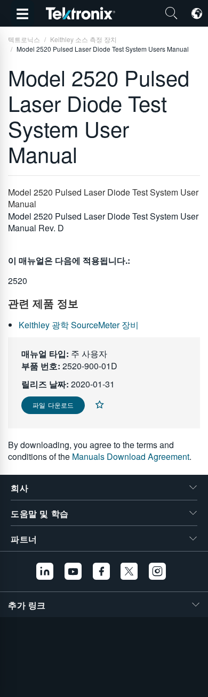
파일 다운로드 (53, 404)
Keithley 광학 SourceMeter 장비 (79, 325)
